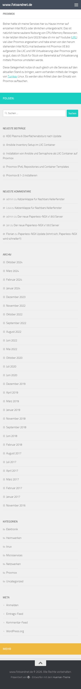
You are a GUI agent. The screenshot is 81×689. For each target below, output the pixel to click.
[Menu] (76, 4)
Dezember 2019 (15, 384)
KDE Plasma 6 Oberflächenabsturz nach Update (33, 136)
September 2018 (16, 427)
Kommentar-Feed (17, 622)
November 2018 (15, 418)
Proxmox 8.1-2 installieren (21, 175)
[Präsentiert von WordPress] (28, 677)
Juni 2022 (11, 340)
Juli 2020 (11, 366)
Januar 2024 (13, 288)
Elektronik (12, 529)
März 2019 (12, 401)
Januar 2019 (13, 410)
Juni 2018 (11, 436)
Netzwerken (13, 564)
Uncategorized (14, 581)
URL (74, 37)
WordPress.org (15, 631)
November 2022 (15, 305)
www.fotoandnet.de (17, 4)
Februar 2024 (14, 279)
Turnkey (12, 76)
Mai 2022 (11, 349)
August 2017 (13, 453)
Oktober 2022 (14, 314)
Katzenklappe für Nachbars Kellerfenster (41, 199)
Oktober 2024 (14, 262)
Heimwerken (13, 538)
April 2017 (12, 470)
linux (9, 546)
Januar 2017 (13, 496)
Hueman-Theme (61, 677)
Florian (10, 234)
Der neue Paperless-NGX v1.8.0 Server (40, 216)
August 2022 (13, 331)
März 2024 (12, 271)
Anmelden (12, 605)
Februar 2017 (14, 488)
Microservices (14, 555)
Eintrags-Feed (14, 614)
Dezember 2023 (15, 297)
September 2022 (16, 323)
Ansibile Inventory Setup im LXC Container (30, 145)
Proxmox (11, 572)
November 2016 (15, 505)
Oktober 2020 (14, 358)
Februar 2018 (14, 444)
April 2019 (12, 392)
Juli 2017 (11, 462)
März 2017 (12, 479)
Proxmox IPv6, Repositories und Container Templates (37, 166)
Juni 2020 (11, 375)
